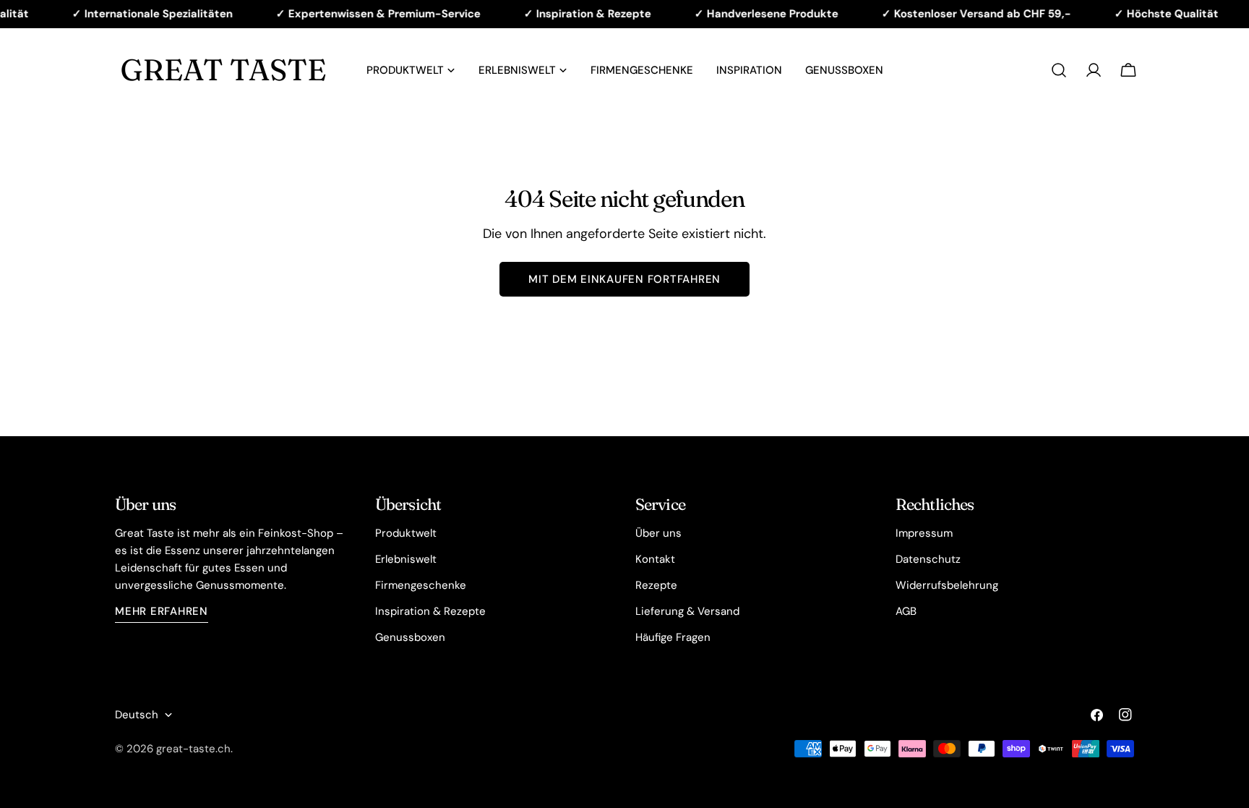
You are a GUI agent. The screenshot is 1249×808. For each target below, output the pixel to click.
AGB (906, 611)
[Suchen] (1058, 70)
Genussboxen (410, 637)
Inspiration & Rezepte (430, 611)
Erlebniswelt (406, 559)
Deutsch (136, 714)
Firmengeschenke (420, 585)
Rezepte (656, 585)
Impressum (924, 533)
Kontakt (655, 559)
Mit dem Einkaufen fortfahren (624, 279)
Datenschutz (928, 559)
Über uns (658, 533)
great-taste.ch (193, 748)
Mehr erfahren (161, 611)
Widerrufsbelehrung (947, 585)
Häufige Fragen (673, 637)
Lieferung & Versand (687, 611)
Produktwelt (406, 533)
